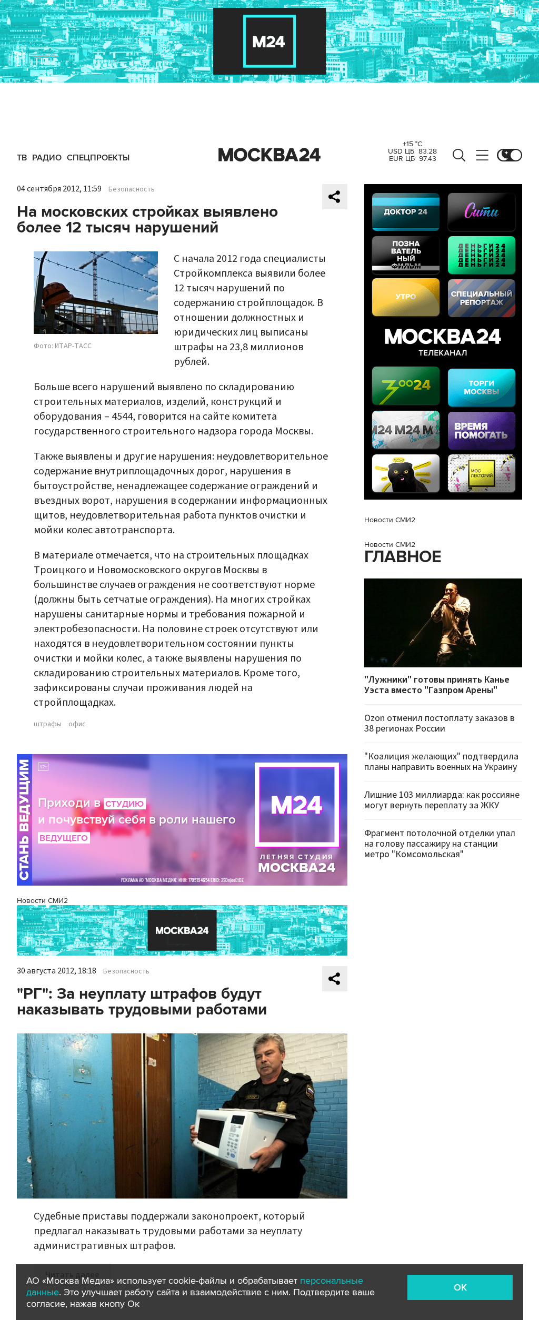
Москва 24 (269, 155)
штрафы (48, 724)
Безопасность (131, 189)
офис (77, 724)
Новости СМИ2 (42, 900)
